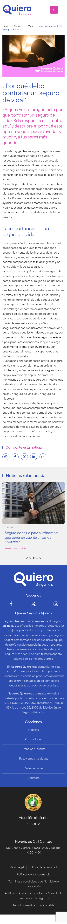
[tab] (27, 558)
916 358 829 (33, 824)
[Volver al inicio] (17, 10)
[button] (54, 10)
